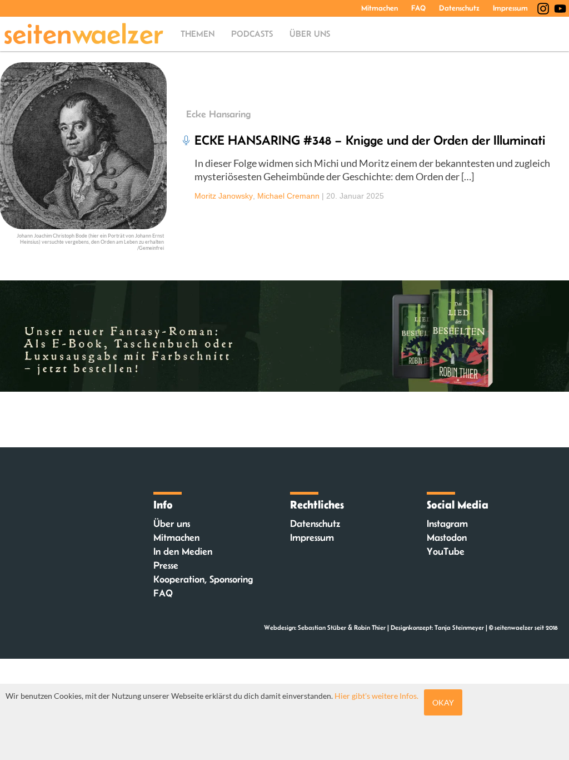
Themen (197, 33)
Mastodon (447, 537)
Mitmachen (379, 7)
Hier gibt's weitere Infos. (376, 695)
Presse (165, 565)
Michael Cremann (288, 195)
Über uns (310, 33)
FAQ (418, 7)
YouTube (446, 551)
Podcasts (252, 33)
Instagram (447, 523)
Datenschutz (459, 7)
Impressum (510, 7)
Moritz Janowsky (223, 195)
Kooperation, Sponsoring (203, 579)
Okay (443, 702)
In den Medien (182, 551)
